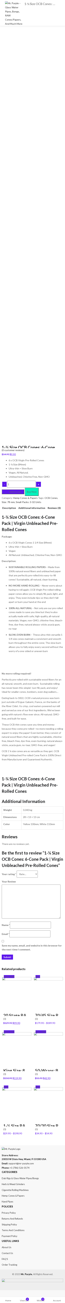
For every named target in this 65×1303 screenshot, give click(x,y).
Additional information (31, 507)
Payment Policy (9, 1236)
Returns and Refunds (12, 1218)
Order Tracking (9, 1264)
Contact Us (7, 1253)
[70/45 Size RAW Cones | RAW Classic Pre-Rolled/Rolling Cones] (48, 979)
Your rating (9, 874)
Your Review (9, 881)
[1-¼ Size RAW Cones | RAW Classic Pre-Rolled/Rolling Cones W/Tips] (16, 1089)
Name (6, 925)
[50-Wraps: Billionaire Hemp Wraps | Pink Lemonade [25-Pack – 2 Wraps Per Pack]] (48, 1034)
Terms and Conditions (13, 1230)
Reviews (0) (54, 507)
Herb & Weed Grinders (13, 1184)
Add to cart (15, 491)
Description (9, 507)
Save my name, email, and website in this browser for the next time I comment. (32, 947)
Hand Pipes (7, 1201)
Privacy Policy (9, 1212)
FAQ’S (5, 1259)
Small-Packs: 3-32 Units (28, 502)
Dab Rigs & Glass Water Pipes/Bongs (20, 1178)
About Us (6, 1247)
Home (8, 1300)
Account (57, 1300)
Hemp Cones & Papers (25, 497)
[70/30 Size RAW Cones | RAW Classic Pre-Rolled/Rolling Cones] (48, 1089)
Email (5, 933)
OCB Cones (51, 497)
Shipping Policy (9, 1224)
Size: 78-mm (8, 502)
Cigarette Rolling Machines (15, 1190)
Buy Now (32, 491)
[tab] (9, 508)
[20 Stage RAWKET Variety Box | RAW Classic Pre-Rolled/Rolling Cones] (16, 979)
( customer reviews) (13, 450)
